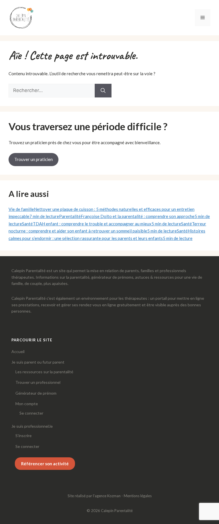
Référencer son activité (45, 463)
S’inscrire (23, 435)
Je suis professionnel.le (32, 426)
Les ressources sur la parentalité (44, 371)
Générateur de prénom (35, 393)
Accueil (18, 351)
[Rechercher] (103, 90)
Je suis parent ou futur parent (37, 362)
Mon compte (26, 403)
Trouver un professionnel (37, 382)
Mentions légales (138, 496)
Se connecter (31, 413)
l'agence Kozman (107, 496)
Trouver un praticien (33, 159)
